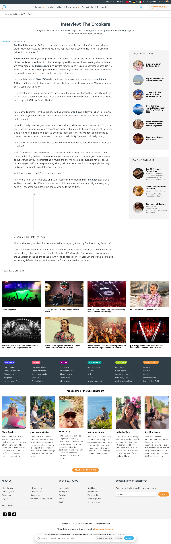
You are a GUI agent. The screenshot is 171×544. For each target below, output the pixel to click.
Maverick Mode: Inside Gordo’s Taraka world (62, 311)
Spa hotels (36, 378)
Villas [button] (59, 7)
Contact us (35, 495)
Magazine (110, 2)
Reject (119, 538)
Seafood (91, 371)
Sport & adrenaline (123, 374)
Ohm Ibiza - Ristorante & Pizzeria (156, 187)
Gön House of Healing (156, 204)
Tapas (90, 378)
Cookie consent (36, 492)
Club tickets (9, 374)
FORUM (120, 2)
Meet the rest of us (85, 470)
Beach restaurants (95, 381)
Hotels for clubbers (39, 371)
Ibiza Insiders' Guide (12, 381)
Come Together (9, 310)
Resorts (146, 367)
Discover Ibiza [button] (103, 7)
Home (4, 14)
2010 (23, 14)
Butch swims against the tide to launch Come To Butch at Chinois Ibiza (62, 347)
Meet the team (8, 488)
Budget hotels (37, 381)
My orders (151, 2)
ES (130, 2)
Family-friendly (121, 367)
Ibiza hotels (64, 488)
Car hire (146, 374)
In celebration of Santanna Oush (153, 65)
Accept (129, 538)
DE (137, 2)
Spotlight (6, 41)
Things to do (93, 495)
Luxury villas (65, 378)
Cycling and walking (123, 381)
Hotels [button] (50, 7)
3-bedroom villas (66, 371)
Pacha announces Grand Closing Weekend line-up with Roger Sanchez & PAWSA (107, 347)
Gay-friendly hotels (39, 367)
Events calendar (149, 378)
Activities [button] (121, 362)
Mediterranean (94, 367)
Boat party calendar (12, 371)
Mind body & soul (122, 378)
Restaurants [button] (71, 7)
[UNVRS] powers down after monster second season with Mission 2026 (146, 347)
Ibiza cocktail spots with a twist (154, 138)
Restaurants (93, 492)
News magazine (94, 498)
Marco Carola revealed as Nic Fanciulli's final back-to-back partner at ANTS (20, 347)
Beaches (146, 371)
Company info (8, 492)
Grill (89, 374)
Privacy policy (36, 488)
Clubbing (91, 488)
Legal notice (7, 498)
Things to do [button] (87, 7)
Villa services (65, 381)
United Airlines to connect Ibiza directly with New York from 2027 (155, 109)
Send (163, 494)
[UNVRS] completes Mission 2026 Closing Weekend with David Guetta (106, 311)
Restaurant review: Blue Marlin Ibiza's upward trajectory (154, 124)
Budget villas (65, 367)
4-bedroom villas (66, 374)
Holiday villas (64, 492)
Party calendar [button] (160, 7)
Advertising (6, 495)
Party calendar (10, 367)
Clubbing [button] (38, 7)
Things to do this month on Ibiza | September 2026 (153, 94)
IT (143, 2)
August (31, 14)
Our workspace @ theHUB (41, 498)
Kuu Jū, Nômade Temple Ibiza (153, 170)
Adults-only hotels (39, 374)
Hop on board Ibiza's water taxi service (155, 80)
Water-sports (120, 371)
